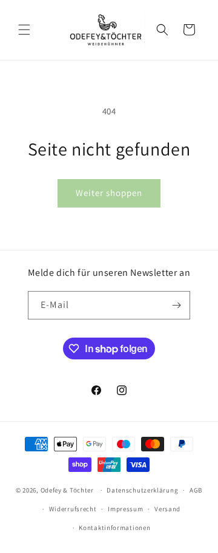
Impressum (125, 509)
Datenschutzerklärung (142, 490)
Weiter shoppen (109, 192)
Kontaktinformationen (114, 527)
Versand (167, 509)
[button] (24, 29)
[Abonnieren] (176, 305)
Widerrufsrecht (73, 509)
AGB (196, 490)
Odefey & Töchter (67, 490)
